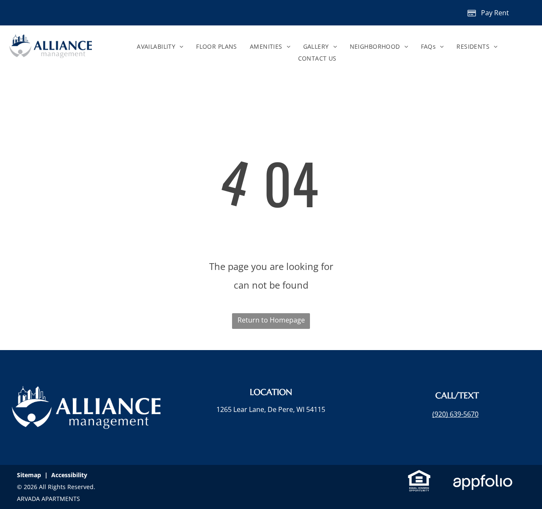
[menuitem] (160, 47)
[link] (455, 414)
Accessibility (69, 475)
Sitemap (29, 475)
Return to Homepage (271, 320)
